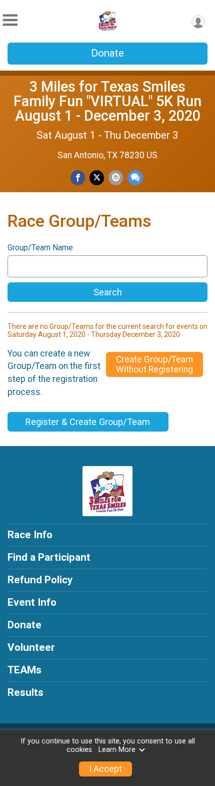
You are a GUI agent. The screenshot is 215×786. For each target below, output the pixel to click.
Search (108, 292)
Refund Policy (40, 580)
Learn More (117, 749)
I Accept (105, 769)
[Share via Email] (115, 177)
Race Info (30, 535)
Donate (107, 53)
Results (26, 692)
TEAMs (25, 670)
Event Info (32, 602)
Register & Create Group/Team (88, 422)
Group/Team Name (40, 247)
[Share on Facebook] (77, 177)
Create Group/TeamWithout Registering (154, 364)
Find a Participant (49, 557)
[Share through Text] (135, 177)
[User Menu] (198, 22)
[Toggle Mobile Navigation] (10, 20)
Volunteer (31, 647)
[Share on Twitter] (97, 177)
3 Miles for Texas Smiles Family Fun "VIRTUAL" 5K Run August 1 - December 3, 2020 (108, 101)
